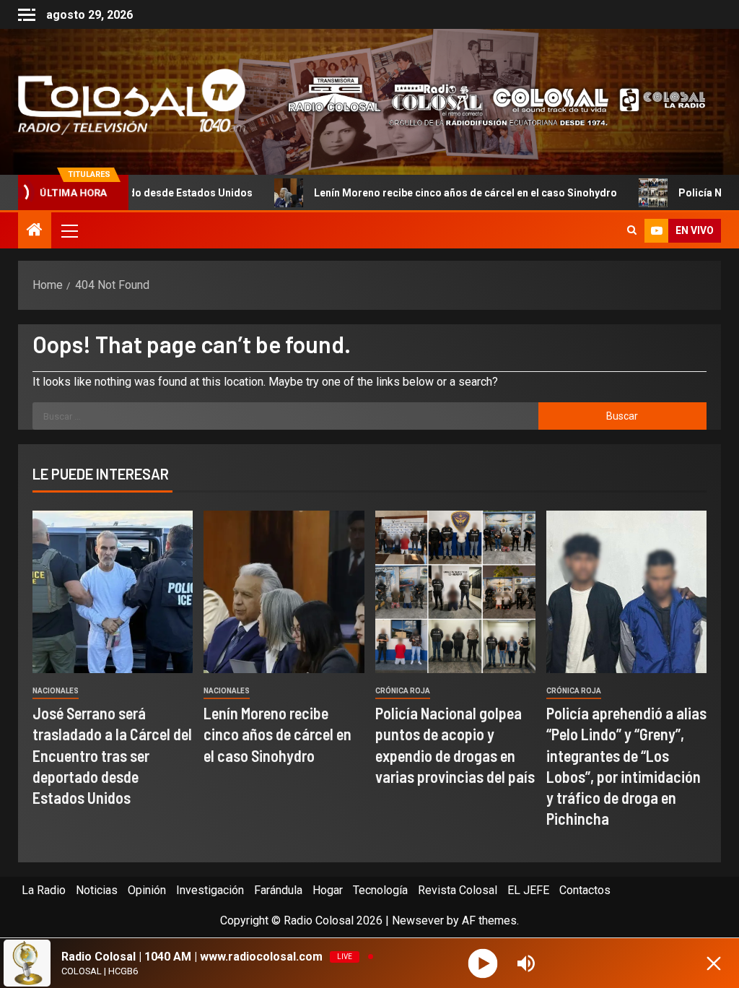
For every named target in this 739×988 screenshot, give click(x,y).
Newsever (418, 920)
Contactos (585, 890)
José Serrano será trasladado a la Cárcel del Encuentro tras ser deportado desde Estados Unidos (112, 755)
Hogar (327, 890)
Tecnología (380, 890)
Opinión (147, 890)
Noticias (97, 890)
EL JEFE (528, 890)
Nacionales (55, 691)
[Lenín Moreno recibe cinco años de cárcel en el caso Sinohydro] (284, 592)
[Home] (35, 231)
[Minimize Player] (714, 963)
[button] (68, 230)
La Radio (44, 890)
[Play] (483, 963)
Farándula (278, 890)
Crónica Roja (402, 691)
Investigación (210, 890)
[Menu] (68, 230)
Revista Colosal (457, 890)
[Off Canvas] (26, 15)
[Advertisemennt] (488, 101)
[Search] (632, 230)
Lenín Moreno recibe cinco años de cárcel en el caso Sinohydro (402, 193)
